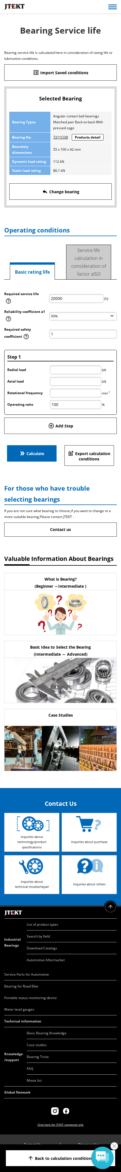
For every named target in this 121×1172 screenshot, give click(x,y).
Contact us (60, 529)
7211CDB (60, 137)
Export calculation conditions (89, 456)
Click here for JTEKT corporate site (60, 1125)
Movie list (34, 1080)
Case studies (37, 1044)
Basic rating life (32, 272)
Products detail (87, 137)
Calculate (31, 453)
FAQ (30, 1068)
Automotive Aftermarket (46, 960)
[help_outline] (8, 302)
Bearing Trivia (38, 1056)
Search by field (38, 936)
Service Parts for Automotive (26, 974)
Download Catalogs (42, 948)
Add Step (60, 426)
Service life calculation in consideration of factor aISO (88, 262)
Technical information (22, 1021)
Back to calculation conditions (60, 1158)
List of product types (42, 924)
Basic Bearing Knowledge (46, 1033)
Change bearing (60, 191)
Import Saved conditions (60, 72)
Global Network (17, 1092)
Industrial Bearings (12, 942)
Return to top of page (110, 907)
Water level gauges (19, 1009)
